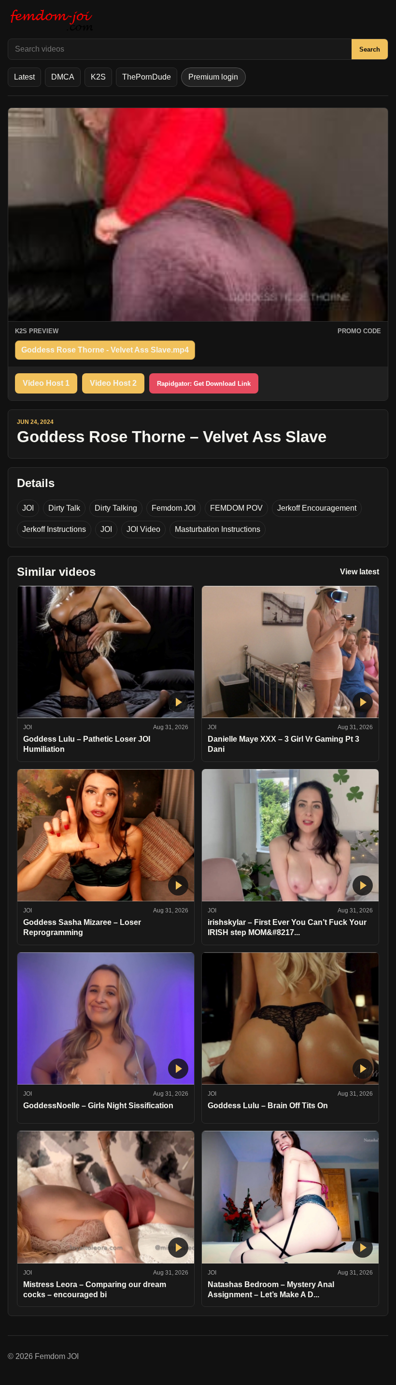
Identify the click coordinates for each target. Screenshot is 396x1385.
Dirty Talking (116, 508)
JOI (28, 508)
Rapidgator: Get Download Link (204, 383)
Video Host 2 (113, 383)
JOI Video (143, 529)
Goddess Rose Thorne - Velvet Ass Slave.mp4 (105, 350)
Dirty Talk (64, 508)
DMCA (62, 77)
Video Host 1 (46, 383)
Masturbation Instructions (217, 529)
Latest (24, 77)
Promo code (359, 331)
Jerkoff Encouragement (316, 508)
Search (369, 49)
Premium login (213, 77)
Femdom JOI (174, 508)
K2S (98, 77)
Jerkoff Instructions (54, 529)
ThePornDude (146, 77)
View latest (359, 572)
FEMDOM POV (236, 508)
